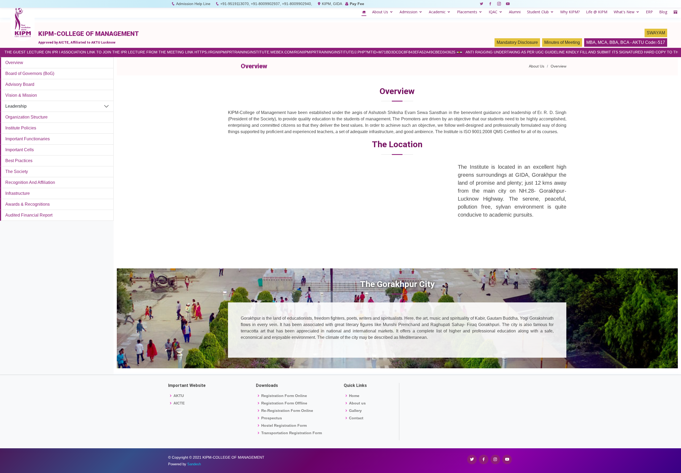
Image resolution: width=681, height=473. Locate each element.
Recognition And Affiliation (30, 182)
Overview (14, 62)
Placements (467, 11)
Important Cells (19, 149)
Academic (437, 11)
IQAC (493, 11)
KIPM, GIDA (332, 4)
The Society (16, 171)
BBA (613, 42)
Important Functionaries (27, 139)
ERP (649, 11)
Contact (356, 418)
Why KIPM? (570, 11)
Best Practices (18, 160)
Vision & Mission (21, 95)
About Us (380, 11)
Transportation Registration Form (291, 433)
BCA (624, 42)
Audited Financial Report (28, 215)
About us (357, 403)
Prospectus (271, 418)
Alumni (515, 11)
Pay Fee (357, 4)
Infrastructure (17, 193)
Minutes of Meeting (562, 42)
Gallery (355, 410)
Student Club (538, 11)
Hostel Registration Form (284, 425)
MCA (602, 42)
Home (354, 396)
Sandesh (194, 464)
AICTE (179, 403)
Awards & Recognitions (27, 204)
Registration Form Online (284, 396)
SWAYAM (656, 33)
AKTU (178, 396)
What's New (624, 11)
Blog (663, 11)
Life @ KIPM (596, 11)
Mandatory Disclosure (517, 42)
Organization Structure (26, 117)
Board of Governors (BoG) (29, 73)
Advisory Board (19, 84)
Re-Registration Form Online (287, 410)
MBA (591, 42)
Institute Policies (20, 128)
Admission (408, 11)
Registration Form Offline (284, 403)
